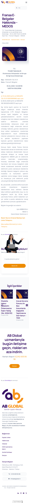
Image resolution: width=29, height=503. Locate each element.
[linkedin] (18, 493)
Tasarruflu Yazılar (15, 39)
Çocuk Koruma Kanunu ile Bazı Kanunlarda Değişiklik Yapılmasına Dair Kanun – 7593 (22, 309)
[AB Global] (13, 2)
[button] (2, 305)
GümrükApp (8, 380)
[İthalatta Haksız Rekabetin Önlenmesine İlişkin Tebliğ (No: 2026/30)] (7, 294)
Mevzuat (23, 39)
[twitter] (26, 493)
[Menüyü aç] (26, 2)
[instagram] (21, 493)
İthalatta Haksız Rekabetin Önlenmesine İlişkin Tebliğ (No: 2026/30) (6, 307)
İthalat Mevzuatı (6, 39)
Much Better (17, 489)
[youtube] (23, 493)
